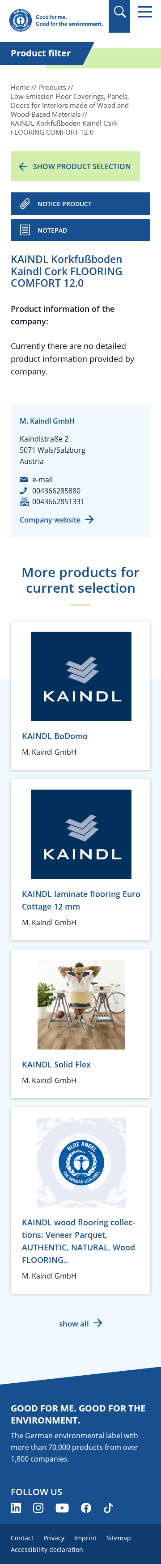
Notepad (52, 230)
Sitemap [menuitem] (118, 1538)
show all (74, 1323)
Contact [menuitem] (22, 1538)
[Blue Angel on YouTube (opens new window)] (62, 1508)
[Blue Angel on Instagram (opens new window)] (38, 1508)
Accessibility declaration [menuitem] (47, 1549)
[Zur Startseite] (56, 21)
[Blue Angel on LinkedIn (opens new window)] (16, 1508)
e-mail (42, 479)
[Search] (119, 12)
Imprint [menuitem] (85, 1538)
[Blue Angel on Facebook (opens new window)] (86, 1508)
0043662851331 (58, 501)
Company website (50, 520)
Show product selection (82, 166)
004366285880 (56, 491)
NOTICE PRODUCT (65, 204)
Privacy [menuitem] (53, 1538)
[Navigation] (145, 12)
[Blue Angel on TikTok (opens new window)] (108, 1508)
